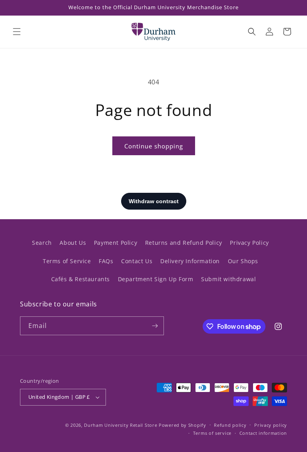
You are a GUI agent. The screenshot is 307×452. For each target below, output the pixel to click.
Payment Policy (115, 242)
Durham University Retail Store (120, 425)
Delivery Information (190, 261)
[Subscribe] (154, 325)
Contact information (263, 433)
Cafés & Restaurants (80, 279)
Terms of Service (67, 261)
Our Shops (243, 261)
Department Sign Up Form (155, 279)
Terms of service (212, 433)
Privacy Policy (249, 242)
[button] (17, 31)
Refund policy (230, 425)
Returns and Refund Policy (183, 242)
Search (42, 242)
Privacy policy (270, 425)
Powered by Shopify (182, 425)
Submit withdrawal (228, 279)
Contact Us (136, 261)
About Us (73, 242)
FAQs (106, 261)
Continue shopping (153, 146)
